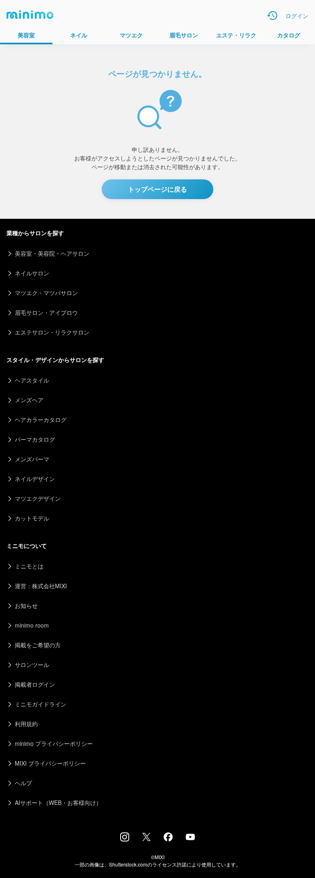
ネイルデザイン (35, 479)
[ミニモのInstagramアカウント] (124, 839)
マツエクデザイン (38, 498)
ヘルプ (23, 783)
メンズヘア (29, 400)
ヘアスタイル (32, 380)
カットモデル (32, 518)
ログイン (296, 15)
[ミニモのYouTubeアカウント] (190, 838)
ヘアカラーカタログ (40, 419)
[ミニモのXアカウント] (146, 838)
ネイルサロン (32, 273)
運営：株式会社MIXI (41, 586)
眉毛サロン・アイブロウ (46, 312)
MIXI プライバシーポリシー (50, 763)
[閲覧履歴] (272, 15)
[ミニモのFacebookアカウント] (168, 839)
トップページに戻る (157, 189)
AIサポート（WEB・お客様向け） (58, 802)
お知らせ (26, 605)
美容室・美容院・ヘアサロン (52, 253)
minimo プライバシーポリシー (54, 743)
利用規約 (26, 724)
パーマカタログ (35, 439)
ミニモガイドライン (40, 704)
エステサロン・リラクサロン (52, 332)
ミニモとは (29, 566)
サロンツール (32, 664)
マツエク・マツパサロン (46, 293)
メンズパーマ (32, 459)
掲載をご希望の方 (38, 645)
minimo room (32, 625)
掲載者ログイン (35, 684)
